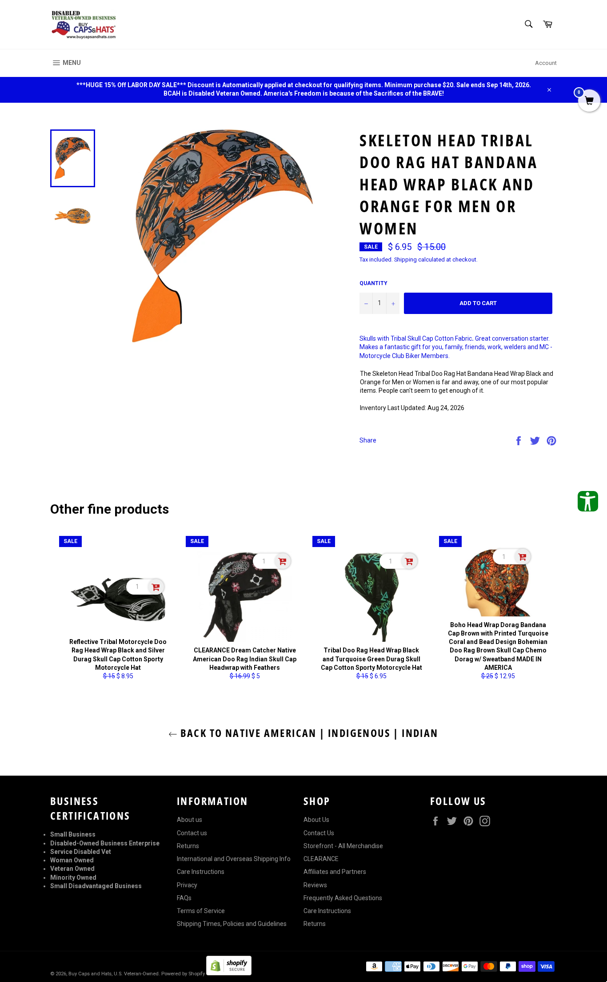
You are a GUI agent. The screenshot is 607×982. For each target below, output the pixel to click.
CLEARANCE (321, 858)
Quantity (373, 283)
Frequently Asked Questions (343, 898)
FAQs (184, 898)
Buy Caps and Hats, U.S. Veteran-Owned (113, 974)
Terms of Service (201, 910)
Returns (188, 845)
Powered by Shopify (183, 974)
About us (189, 819)
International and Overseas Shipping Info (234, 858)
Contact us (192, 833)
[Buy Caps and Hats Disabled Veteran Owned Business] (83, 24)
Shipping (405, 259)
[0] (589, 101)
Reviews (315, 885)
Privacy (187, 885)
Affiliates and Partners (335, 871)
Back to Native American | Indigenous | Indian (307, 732)
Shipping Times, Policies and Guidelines (232, 923)
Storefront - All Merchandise (343, 845)
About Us (316, 819)
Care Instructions (200, 871)
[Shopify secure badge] (229, 973)
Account (546, 63)
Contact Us (319, 833)
